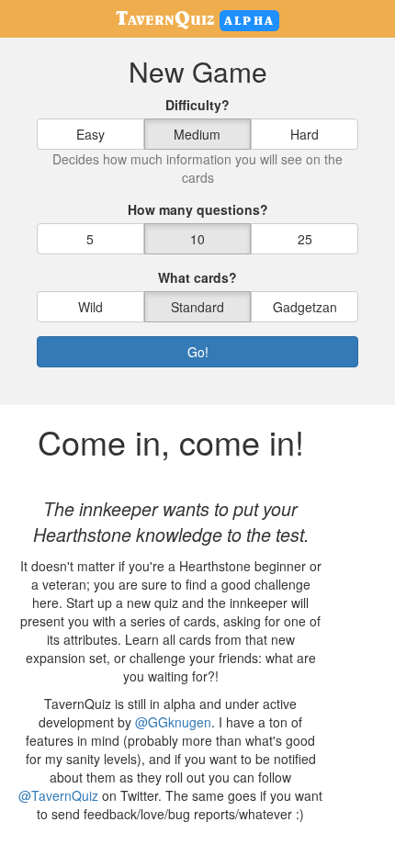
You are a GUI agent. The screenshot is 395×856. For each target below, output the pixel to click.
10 (197, 239)
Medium (197, 134)
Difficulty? (197, 105)
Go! (198, 352)
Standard (197, 307)
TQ (165, 17)
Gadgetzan (305, 307)
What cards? (197, 277)
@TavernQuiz (58, 795)
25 (305, 239)
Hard (304, 134)
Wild (90, 307)
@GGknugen (173, 722)
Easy (90, 134)
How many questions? (198, 209)
